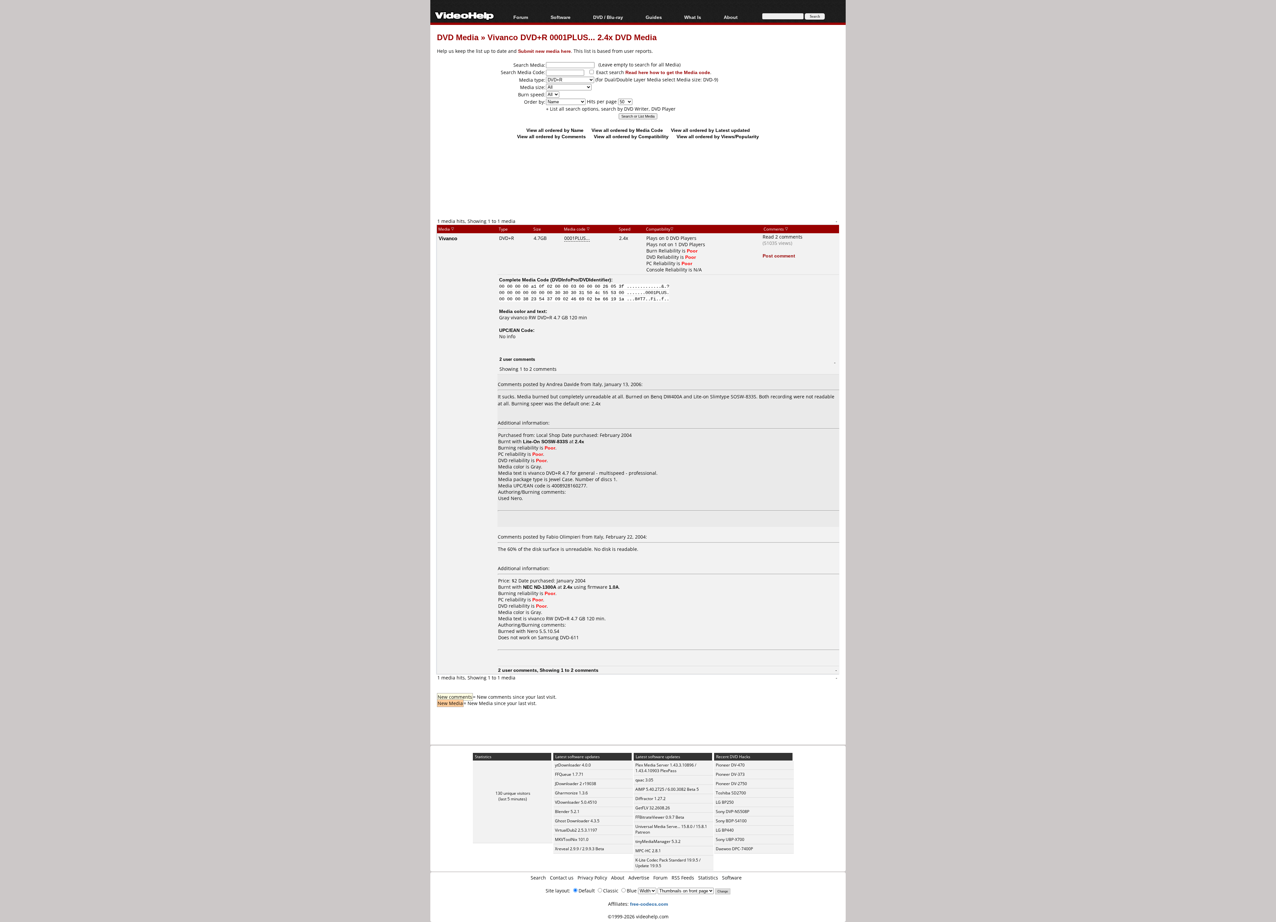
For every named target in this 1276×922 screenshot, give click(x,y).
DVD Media (457, 37)
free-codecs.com (649, 904)
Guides (654, 17)
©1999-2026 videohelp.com (638, 916)
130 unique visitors (512, 793)
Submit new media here (544, 51)
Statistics (708, 877)
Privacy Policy (592, 877)
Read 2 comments (782, 237)
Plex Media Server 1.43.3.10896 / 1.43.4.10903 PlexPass (665, 767)
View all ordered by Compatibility (631, 136)
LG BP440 (725, 830)
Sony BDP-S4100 (731, 821)
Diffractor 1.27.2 (650, 798)
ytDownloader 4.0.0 (573, 765)
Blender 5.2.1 (567, 811)
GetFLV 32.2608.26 (652, 808)
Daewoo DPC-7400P (734, 849)
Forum (520, 17)
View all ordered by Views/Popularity (718, 136)
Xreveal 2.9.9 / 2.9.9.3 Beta (579, 849)
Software (561, 17)
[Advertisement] (638, 190)
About (617, 877)
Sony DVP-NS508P (732, 811)
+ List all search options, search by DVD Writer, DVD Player (611, 109)
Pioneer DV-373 (730, 774)
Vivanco (448, 238)
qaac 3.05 (644, 780)
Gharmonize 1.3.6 (571, 793)
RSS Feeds (683, 877)
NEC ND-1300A (539, 587)
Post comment (779, 256)
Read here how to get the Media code (667, 72)
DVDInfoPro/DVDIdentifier (580, 279)
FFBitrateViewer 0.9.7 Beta (659, 817)
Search (538, 877)
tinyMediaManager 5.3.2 (658, 841)
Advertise (638, 877)
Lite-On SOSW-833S (545, 441)
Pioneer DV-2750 (731, 783)
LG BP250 (725, 802)
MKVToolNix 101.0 (571, 839)
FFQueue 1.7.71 (569, 774)
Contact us (562, 877)
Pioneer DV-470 (730, 765)
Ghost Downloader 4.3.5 (577, 821)
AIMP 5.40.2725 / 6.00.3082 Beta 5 (667, 789)
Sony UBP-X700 (730, 839)
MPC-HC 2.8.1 (648, 851)
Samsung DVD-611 (558, 637)
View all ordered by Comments (551, 136)
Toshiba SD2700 (731, 793)
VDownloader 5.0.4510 (576, 802)
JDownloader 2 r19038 (575, 783)
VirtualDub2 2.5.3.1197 (576, 830)
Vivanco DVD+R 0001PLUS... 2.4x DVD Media (572, 37)
